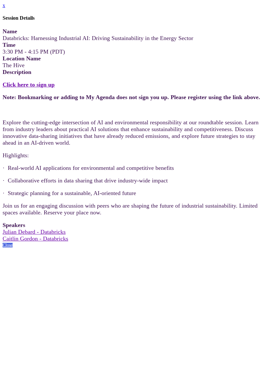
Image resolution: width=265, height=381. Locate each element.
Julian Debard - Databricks (34, 232)
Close (8, 245)
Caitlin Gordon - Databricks (35, 238)
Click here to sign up (29, 84)
